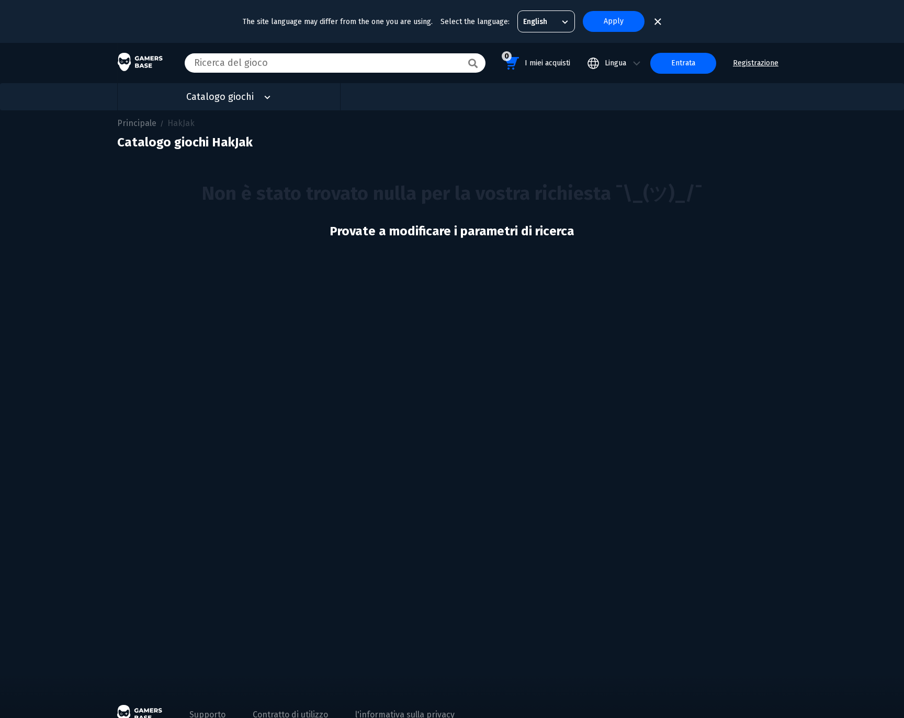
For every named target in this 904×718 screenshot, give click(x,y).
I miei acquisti (537, 59)
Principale (136, 123)
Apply (614, 21)
